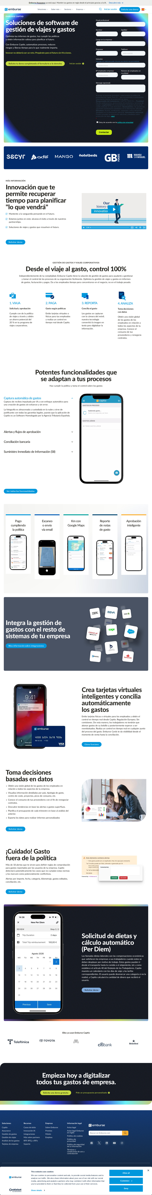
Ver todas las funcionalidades (21, 491)
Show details (36, 1190)
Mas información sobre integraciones (26, 646)
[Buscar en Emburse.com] (100, 9)
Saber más (55, 9)
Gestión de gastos (9, 1134)
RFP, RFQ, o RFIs (31, 1141)
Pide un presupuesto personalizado (91, 1093)
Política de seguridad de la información (75, 1145)
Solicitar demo (15, 242)
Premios (48, 1131)
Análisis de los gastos (10, 1141)
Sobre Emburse (51, 1127)
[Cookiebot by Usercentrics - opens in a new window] (15, 1190)
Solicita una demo (129, 9)
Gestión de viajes (9, 1137)
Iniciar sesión (110, 9)
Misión (48, 1134)
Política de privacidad (71, 1140)
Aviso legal (71, 1127)
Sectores (67, 9)
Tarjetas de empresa (10, 1144)
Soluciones (42, 9)
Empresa (79, 9)
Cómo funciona (92, 744)
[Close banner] (148, 1170)
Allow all (126, 1173)
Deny (126, 1188)
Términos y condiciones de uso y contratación (75, 1151)
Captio (4, 1127)
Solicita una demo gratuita (55, 1093)
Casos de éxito (30, 1127)
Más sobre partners (32, 1137)
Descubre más (115, 3)
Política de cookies (75, 1136)
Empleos (48, 1137)
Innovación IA (29, 1131)
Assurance (6, 1131)
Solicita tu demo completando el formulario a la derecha (35, 63)
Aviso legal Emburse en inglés (75, 1132)
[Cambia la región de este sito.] (144, 9)
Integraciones (29, 1134)
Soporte (27, 1144)
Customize (124, 1181)
